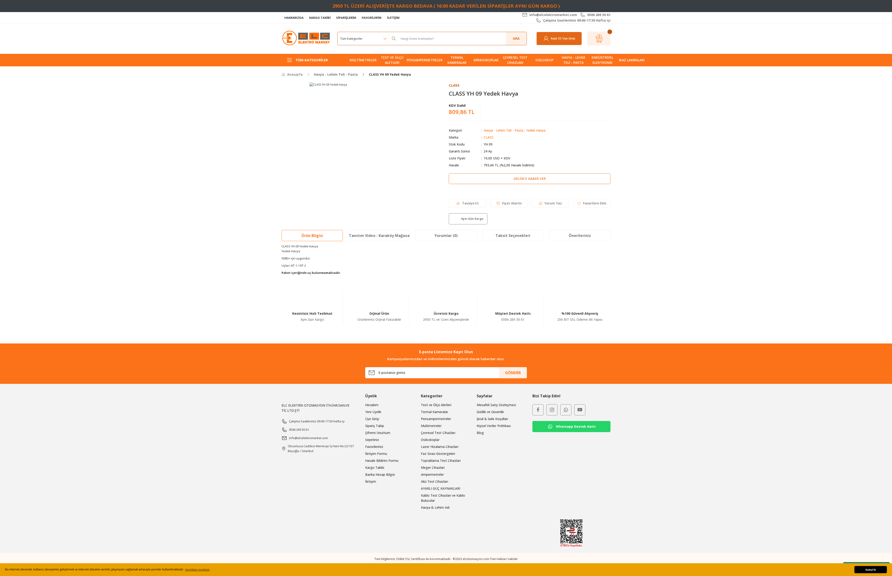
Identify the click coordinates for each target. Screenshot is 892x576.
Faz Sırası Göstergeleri (438, 453)
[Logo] (307, 38)
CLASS (488, 137)
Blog (480, 432)
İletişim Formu (376, 453)
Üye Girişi (372, 419)
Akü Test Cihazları (434, 481)
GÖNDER (513, 372)
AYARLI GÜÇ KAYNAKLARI (440, 488)
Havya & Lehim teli (435, 507)
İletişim (370, 481)
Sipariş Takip (374, 426)
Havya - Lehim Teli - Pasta (503, 130)
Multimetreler (431, 426)
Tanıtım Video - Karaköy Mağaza (379, 235)
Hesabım (371, 405)
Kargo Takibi (374, 467)
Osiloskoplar (430, 439)
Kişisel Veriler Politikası (494, 426)
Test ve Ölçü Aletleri (436, 405)
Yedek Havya (535, 130)
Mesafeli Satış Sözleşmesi (496, 405)
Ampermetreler (432, 474)
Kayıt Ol (556, 38)
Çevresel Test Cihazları (438, 432)
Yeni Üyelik (373, 412)
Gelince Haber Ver (530, 178)
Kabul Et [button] (871, 569)
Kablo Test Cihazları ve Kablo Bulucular (443, 498)
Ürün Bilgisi (312, 235)
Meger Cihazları (433, 467)
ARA (516, 38)
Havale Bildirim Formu (381, 460)
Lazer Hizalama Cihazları (439, 446)
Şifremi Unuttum (377, 432)
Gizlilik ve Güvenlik (490, 412)
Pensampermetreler (436, 419)
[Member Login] (546, 38)
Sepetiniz (372, 439)
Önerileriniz (580, 235)
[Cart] (598, 38)
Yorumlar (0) (446, 235)
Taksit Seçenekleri (512, 235)
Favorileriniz (374, 446)
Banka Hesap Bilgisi (380, 474)
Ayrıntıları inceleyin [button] (197, 570)
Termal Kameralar (434, 412)
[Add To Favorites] (591, 203)
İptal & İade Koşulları (492, 419)
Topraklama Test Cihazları (441, 460)
